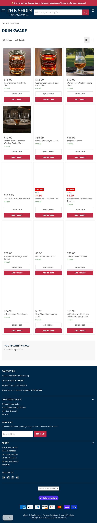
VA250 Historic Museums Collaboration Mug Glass (78, 315)
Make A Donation (9, 451)
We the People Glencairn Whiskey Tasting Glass (14, 141)
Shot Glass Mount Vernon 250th (46, 315)
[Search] (85, 12)
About (25, 515)
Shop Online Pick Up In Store (14, 407)
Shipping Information (11, 404)
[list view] (92, 40)
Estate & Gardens (9, 458)
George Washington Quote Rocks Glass (46, 84)
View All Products (67, 515)
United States (47, 488)
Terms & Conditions (50, 515)
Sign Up (40, 433)
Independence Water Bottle (16, 314)
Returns (5, 414)
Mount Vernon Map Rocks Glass (15, 84)
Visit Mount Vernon (10, 447)
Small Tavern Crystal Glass (46, 140)
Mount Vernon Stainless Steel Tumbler (79, 199)
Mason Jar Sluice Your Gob (46, 198)
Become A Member (10, 454)
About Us (6, 464)
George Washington (10, 461)
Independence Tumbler (77, 256)
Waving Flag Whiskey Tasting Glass (79, 84)
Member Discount (9, 411)
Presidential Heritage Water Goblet (16, 257)
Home (4, 23)
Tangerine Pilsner (74, 140)
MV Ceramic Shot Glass (45, 256)
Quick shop (17, 94)
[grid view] (87, 40)
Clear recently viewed (13, 350)
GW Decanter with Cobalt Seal (17, 198)
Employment (36, 515)
